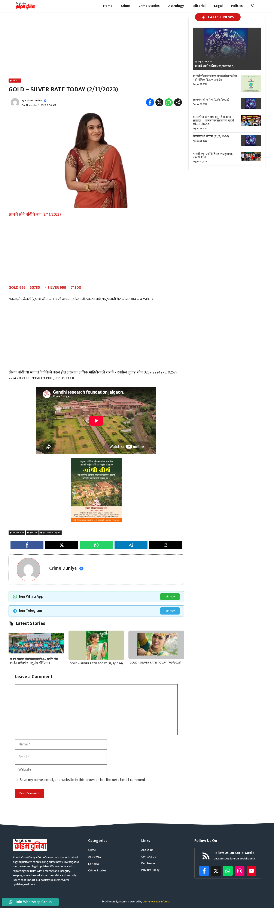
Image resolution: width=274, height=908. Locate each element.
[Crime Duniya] (25, 6)
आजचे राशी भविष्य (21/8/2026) (211, 136)
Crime (125, 6)
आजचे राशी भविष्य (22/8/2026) (211, 99)
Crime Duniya (33, 100)
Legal (218, 6)
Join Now (170, 596)
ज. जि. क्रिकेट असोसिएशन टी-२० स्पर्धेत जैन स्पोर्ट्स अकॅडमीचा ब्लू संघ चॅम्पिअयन (34, 661)
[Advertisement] (96, 46)
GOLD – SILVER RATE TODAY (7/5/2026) (156, 662)
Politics (237, 6)
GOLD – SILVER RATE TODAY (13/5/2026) (96, 663)
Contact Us (148, 856)
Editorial (199, 6)
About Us (147, 850)
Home (107, 6)
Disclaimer (148, 863)
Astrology (176, 6)
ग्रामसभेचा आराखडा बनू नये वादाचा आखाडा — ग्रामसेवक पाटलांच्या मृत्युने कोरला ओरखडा (213, 120)
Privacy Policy (150, 870)
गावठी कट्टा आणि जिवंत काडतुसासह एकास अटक (213, 155)
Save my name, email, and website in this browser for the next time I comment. (83, 780)
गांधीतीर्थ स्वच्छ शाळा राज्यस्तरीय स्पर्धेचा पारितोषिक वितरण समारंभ (215, 78)
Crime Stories (149, 6)
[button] (253, 6)
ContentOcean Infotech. (157, 901)
